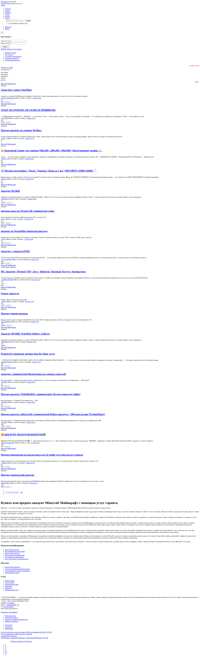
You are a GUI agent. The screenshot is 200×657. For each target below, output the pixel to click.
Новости (8, 12)
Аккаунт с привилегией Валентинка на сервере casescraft (33, 374)
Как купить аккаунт (12, 549)
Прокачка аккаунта (11, 58)
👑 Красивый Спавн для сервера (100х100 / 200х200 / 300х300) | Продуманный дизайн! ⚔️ (51, 150)
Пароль (3, 43)
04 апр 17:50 (35, 280)
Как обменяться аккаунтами (15, 551)
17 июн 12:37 (36, 98)
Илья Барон (5, 483)
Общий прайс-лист (12, 590)
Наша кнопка (9, 581)
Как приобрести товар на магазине (17, 571)
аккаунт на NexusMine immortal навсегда (24, 231)
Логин (4, 41)
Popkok (3, 463)
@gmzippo (11, 603)
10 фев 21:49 (30, 463)
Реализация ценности (12, 567)
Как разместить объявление (15, 555)
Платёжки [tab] (8, 627)
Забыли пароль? (6, 49)
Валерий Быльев (6, 362)
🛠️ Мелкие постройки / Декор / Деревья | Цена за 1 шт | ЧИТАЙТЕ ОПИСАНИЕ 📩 (49, 170)
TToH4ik (4, 382)
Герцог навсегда (10, 293)
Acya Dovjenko (6, 259)
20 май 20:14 (29, 179)
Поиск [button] (7, 18)
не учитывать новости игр (18, 23)
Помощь (3, 3)
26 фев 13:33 (36, 362)
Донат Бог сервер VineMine (16, 90)
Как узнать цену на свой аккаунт (16, 559)
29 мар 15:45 (29, 301)
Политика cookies (11, 618)
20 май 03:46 (31, 199)
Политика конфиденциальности (16, 619)
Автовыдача (5, 69)
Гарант (7, 11)
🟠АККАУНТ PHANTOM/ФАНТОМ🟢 (23, 434)
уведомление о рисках (9, 636)
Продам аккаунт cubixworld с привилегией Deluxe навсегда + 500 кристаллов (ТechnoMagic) (53, 414)
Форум (7, 16)
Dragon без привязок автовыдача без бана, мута (28, 353)
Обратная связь (10, 616)
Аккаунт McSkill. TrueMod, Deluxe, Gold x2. (25, 333)
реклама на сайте (194, 65)
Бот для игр (9, 54)
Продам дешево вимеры (14, 313)
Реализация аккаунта (12, 60)
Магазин (8, 27)
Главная (8, 9)
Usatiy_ (3, 138)
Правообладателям (11, 584)
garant (3, 5)
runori (3, 219)
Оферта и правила (11, 621)
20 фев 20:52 (30, 382)
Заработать (19, 3)
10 (17, 492)
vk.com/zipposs (8, 607)
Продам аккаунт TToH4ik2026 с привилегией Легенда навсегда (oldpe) (40, 394)
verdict (3, 301)
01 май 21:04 (34, 259)
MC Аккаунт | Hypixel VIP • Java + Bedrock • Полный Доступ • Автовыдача (43, 271)
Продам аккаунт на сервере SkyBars (21, 130)
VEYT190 (4, 118)
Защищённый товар (12, 573)
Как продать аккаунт (12, 553)
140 (21, 492)
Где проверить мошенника (14, 557)
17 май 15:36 (28, 219)
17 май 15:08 (28, 239)
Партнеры (8, 586)
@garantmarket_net (12, 605)
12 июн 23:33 (30, 118)
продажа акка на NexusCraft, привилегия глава (27, 211)
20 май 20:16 (29, 159)
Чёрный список (10, 53)
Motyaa (3, 159)
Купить (7, 102)
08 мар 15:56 (31, 342)
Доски (7, 14)
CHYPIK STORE (7, 280)
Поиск (28, 21)
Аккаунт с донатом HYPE (15, 251)
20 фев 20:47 (30, 402)
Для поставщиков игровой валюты (17, 569)
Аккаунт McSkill (10, 191)
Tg (6, 652)
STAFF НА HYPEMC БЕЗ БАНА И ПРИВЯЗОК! (28, 110)
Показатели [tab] (9, 629)
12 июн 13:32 (29, 138)
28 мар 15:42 (34, 322)
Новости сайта (11, 3)
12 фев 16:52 (35, 443)
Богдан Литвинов (7, 98)
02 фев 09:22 (33, 483)
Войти (7, 29)
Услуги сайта (9, 582)
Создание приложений (13, 56)
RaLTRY (4, 422)
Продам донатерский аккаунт (17, 475)
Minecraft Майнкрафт (8, 84)
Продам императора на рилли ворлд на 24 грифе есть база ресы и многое (42, 454)
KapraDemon (5, 322)
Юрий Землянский (7, 443)
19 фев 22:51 (30, 422)
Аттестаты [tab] (8, 625)
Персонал (8, 588)
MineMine (4, 199)
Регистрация (17, 49)
